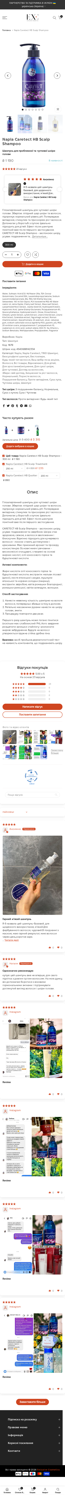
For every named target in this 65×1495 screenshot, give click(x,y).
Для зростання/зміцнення (17, 366)
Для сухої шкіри (44, 366)
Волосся (7, 363)
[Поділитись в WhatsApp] (30, 406)
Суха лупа (55, 379)
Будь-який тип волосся (16, 359)
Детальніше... (40, 236)
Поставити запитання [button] (32, 714)
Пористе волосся (29, 376)
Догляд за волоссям (31, 369)
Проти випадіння (38, 379)
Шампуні (13, 341)
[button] (9, 169)
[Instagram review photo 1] (32, 1048)
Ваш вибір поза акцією (45, 359)
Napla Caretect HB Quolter (21, 475)
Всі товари (20, 363)
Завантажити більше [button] (32, 1402)
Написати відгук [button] (32, 706)
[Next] (57, 75)
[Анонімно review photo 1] (32, 875)
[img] (9, 824)
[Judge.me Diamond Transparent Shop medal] (31, 776)
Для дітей (50, 363)
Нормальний (10, 376)
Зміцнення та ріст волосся (41, 373)
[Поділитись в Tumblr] (17, 406)
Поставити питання (14, 281)
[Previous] (8, 75)
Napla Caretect (31, 353)
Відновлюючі (35, 363)
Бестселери (37, 356)
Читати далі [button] (12, 940)
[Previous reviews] (5, 189)
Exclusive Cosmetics (48, 1469)
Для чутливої (10, 369)
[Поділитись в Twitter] (8, 406)
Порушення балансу (14, 379)
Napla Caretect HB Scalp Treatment (26, 464)
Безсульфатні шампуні (15, 356)
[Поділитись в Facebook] (3, 406)
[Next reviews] (59, 189)
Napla (19, 336)
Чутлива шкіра (11, 383)
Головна (6, 30)
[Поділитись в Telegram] (21, 406)
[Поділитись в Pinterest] (12, 406)
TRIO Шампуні (49, 353)
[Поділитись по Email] (25, 406)
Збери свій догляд (13, 373)
